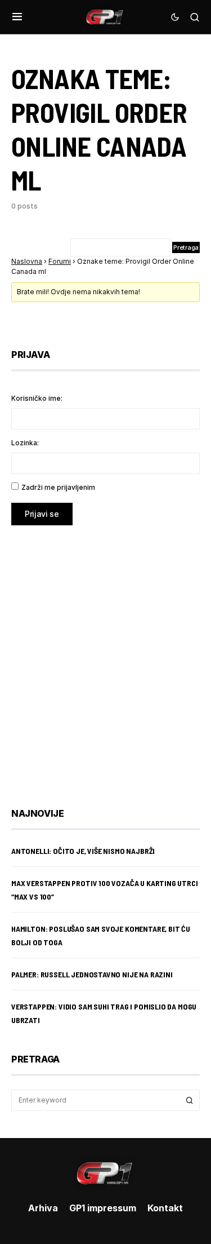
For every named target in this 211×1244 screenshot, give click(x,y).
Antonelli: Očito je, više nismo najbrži (83, 851)
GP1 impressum (102, 1208)
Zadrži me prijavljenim (58, 487)
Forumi (59, 261)
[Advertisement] (105, 658)
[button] (17, 17)
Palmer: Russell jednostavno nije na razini (92, 974)
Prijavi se (42, 514)
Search (189, 1100)
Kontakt (165, 1208)
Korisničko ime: (36, 398)
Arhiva (43, 1208)
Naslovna (26, 261)
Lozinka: (25, 443)
